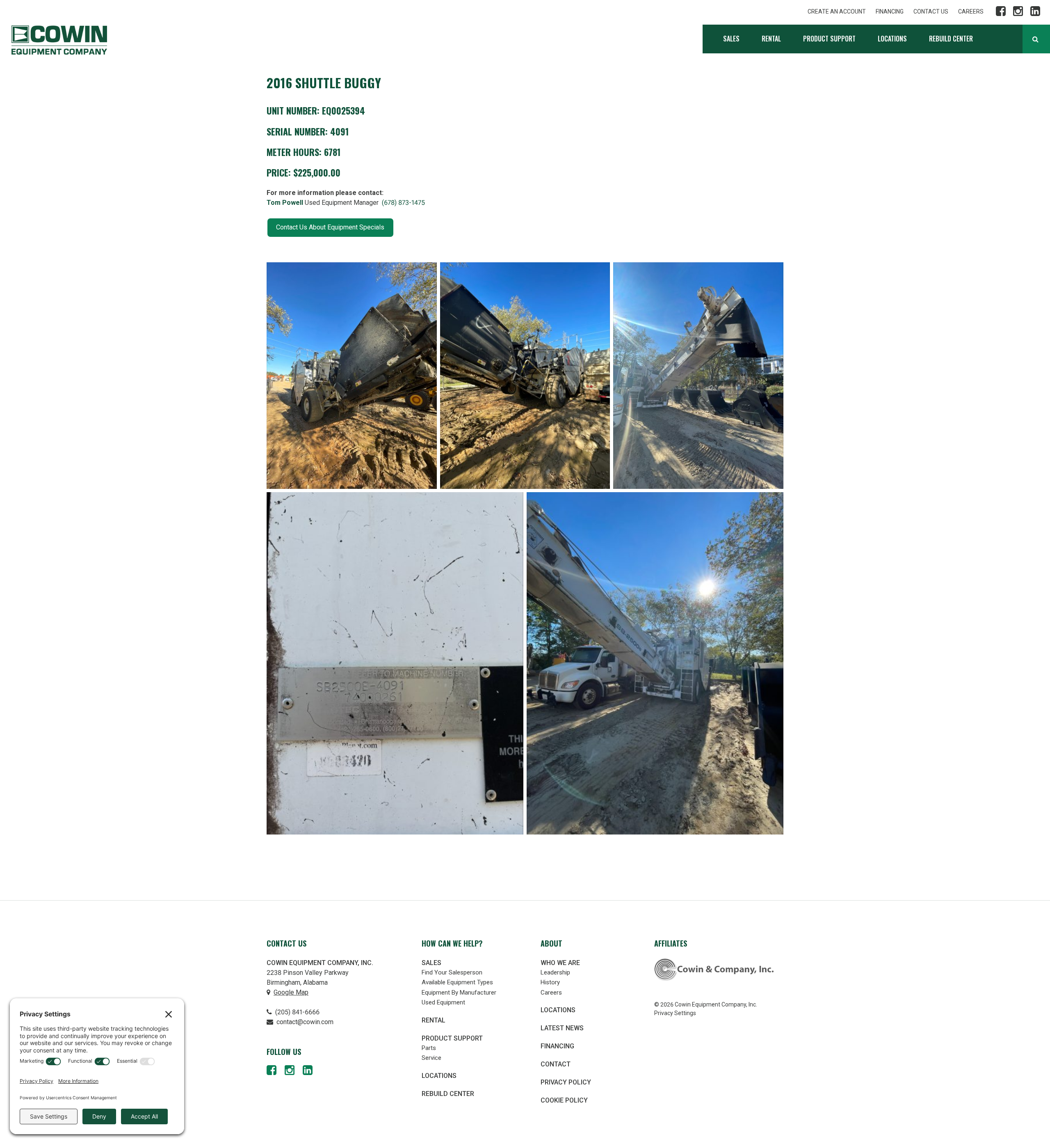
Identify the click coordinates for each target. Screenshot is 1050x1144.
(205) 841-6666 (297, 1012)
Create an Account (837, 11)
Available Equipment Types (457, 982)
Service (431, 1057)
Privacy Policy (566, 1082)
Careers (971, 11)
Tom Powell (285, 202)
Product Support (829, 39)
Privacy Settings (675, 1013)
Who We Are (560, 963)
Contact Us (930, 11)
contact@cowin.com (304, 1022)
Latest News (562, 1028)
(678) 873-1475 (403, 202)
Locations (892, 39)
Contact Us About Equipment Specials (330, 227)
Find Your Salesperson (452, 972)
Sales (731, 39)
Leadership (555, 972)
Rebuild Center (951, 39)
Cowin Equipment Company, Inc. (59, 40)
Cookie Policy (564, 1100)
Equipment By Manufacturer (459, 992)
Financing (890, 11)
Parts (429, 1048)
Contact (556, 1064)
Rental (771, 39)
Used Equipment (443, 1002)
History (550, 982)
